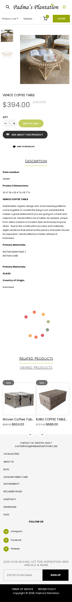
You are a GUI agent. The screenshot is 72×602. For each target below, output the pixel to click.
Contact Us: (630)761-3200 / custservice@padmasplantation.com (36, 444)
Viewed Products (36, 368)
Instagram (16, 531)
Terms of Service (22, 589)
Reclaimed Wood (12, 491)
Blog (6, 469)
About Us (8, 461)
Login (61, 18)
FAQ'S (6, 514)
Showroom (9, 506)
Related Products (36, 359)
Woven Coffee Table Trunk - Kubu (29, 419)
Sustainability (11, 483)
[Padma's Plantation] (36, 6)
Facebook (16, 540)
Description (36, 161)
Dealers (28, 18)
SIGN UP (56, 575)
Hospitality (9, 499)
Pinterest (15, 548)
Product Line (9, 18)
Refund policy (47, 589)
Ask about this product (27, 134)
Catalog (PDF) (11, 453)
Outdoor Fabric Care (15, 477)
